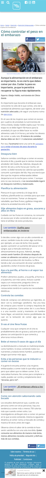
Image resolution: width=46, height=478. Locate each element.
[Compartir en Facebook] (30, 40)
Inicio (2, 25)
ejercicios (8, 114)
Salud (7, 25)
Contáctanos (27, 459)
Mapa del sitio (30, 455)
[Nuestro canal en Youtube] (33, 2)
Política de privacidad (17, 455)
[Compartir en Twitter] (40, 40)
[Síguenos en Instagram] (30, 2)
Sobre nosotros (16, 451)
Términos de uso (28, 451)
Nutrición (14, 25)
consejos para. (22, 146)
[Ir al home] (16, 10)
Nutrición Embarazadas (26, 25)
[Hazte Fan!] (26, 2)
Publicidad (17, 459)
